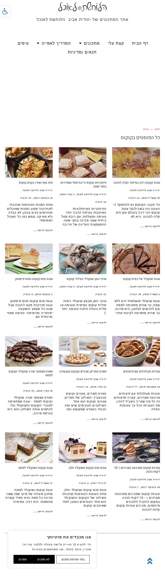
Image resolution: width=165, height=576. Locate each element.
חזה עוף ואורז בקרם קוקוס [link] (36, 182)
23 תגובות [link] (28, 391)
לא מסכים (43, 559)
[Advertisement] (82, 87)
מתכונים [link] (92, 43)
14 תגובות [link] (134, 198)
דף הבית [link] (140, 43)
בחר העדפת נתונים (73, 559)
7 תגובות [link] (134, 487)
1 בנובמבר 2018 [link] (44, 294)
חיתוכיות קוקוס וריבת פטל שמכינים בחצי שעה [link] (83, 184)
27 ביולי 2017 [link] (98, 483)
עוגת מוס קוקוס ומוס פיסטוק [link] (34, 279)
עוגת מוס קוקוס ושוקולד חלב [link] (87, 468)
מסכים (23, 559)
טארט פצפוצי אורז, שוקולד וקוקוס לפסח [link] (31, 373)
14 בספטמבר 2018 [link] (150, 387)
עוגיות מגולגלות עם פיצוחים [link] (141, 371)
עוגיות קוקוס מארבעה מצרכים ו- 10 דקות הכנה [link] (137, 470)
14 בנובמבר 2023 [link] (43, 198)
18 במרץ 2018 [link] (45, 391)
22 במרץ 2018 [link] (98, 387)
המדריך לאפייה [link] (56, 43)
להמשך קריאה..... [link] (150, 226)
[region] (52, 549)
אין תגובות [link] (82, 387)
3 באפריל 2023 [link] (151, 294)
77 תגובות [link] (131, 387)
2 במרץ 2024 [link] (67, 194)
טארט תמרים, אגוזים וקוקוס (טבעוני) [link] (83, 371)
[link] (5, 11)
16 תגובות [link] (100, 202)
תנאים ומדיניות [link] (82, 52)
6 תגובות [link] (28, 294)
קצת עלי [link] (116, 43)
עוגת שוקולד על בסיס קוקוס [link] (141, 279)
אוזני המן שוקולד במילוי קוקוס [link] (86, 279)
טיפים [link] (23, 43)
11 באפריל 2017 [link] (44, 483)
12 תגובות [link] (26, 198)
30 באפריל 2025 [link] (151, 198)
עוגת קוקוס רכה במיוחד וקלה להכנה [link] (136, 182)
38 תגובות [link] (135, 294)
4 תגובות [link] (84, 483)
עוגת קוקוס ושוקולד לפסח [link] (36, 468)
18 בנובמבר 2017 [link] (150, 487)
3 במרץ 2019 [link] (67, 286)
